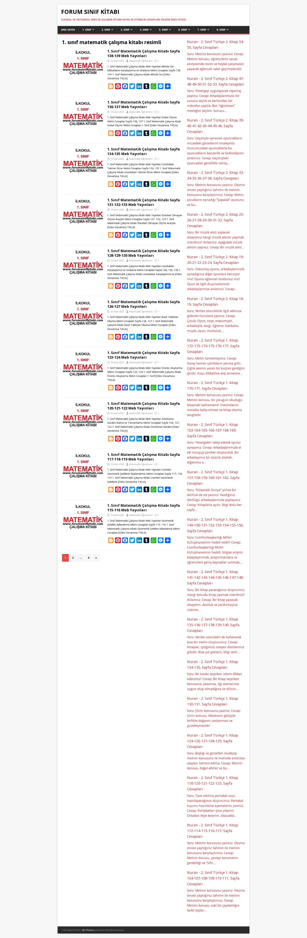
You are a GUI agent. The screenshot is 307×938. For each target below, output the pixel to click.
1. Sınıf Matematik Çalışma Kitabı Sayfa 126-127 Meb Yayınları (143, 304)
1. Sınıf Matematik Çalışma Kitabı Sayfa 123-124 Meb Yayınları (143, 355)
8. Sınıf (221, 29)
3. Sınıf (125, 29)
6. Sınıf (182, 29)
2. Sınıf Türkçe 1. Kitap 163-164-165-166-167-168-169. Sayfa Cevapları (212, 430)
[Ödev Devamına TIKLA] (164, 125)
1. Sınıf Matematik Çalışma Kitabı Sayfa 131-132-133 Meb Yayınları (143, 202)
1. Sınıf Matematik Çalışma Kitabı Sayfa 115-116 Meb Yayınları (143, 507)
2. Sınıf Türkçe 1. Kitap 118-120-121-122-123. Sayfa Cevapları (212, 783)
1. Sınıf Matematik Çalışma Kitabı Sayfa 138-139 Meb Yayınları (143, 53)
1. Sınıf (86, 29)
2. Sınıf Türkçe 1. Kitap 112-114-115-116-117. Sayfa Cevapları (212, 831)
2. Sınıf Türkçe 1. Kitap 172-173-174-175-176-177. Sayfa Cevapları (213, 346)
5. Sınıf (163, 29)
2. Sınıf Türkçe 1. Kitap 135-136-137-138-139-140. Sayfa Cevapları (213, 625)
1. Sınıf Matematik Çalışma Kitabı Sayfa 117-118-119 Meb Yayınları (143, 457)
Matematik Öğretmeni (140, 60)
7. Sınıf (201, 29)
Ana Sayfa (68, 29)
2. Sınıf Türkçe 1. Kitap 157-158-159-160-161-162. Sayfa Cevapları (213, 478)
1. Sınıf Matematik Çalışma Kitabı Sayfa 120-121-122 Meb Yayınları (143, 406)
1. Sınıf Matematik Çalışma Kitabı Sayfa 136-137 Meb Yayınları (143, 104)
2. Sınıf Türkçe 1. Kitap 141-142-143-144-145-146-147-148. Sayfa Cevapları (215, 577)
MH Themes (88, 930)
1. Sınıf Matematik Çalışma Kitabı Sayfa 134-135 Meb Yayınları (143, 151)
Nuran (192, 41)
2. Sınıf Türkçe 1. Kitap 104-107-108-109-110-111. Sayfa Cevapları (213, 878)
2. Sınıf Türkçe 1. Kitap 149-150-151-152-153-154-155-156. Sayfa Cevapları (215, 525)
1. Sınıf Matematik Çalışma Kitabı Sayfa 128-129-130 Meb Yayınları (143, 253)
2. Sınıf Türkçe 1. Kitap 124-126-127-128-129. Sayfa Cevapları (212, 741)
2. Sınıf (105, 29)
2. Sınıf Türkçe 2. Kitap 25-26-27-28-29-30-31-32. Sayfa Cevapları (215, 220)
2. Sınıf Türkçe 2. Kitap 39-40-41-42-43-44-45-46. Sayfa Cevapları (215, 126)
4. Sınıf (144, 29)
